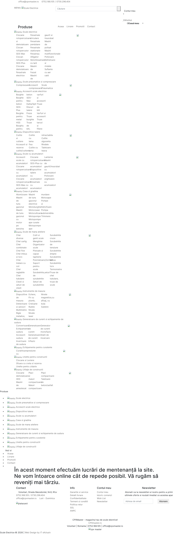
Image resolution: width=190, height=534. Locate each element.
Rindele (45, 144)
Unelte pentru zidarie (26, 366)
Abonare (163, 501)
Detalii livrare (76, 495)
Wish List (101, 498)
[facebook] (17, 4)
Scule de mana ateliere (33, 231)
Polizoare (49, 57)
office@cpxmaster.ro (28, 1)
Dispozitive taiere (31, 132)
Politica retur (76, 504)
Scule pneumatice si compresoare (39, 81)
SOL (72, 507)
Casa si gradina (30, 191)
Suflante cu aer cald (49, 72)
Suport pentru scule (36, 266)
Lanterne (48, 157)
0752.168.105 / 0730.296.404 (55, 1)
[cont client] (123, 17)
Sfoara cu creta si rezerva (28, 363)
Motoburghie (35, 207)
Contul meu (102, 492)
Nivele (32, 310)
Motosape (46, 197)
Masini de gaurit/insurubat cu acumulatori (52, 166)
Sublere (44, 306)
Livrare (69, 26)
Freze (29, 113)
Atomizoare (21, 194)
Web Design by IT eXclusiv (38, 532)
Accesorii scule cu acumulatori (22, 160)
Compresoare (22, 85)
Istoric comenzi (104, 495)
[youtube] (19, 4)
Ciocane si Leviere (25, 360)
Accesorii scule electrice (34, 91)
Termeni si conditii (79, 501)
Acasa (60, 26)
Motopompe (35, 216)
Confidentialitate (78, 498)
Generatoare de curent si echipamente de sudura (39, 433)
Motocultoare (35, 213)
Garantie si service (79, 492)
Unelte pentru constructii (34, 357)
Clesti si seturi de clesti (20, 284)
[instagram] (21, 4)
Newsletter (102, 501)
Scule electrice (29, 32)
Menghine (37, 241)
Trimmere (45, 216)
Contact (91, 26)
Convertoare (22, 325)
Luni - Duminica (47, 498)
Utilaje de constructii (32, 369)
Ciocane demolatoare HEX (22, 375)
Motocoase (34, 210)
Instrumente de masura (33, 291)
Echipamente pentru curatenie (37, 347)
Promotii (79, 26)
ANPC (73, 510)
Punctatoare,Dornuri (43, 260)
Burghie (20, 94)
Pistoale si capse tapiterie (38, 253)
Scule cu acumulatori (32, 153)
